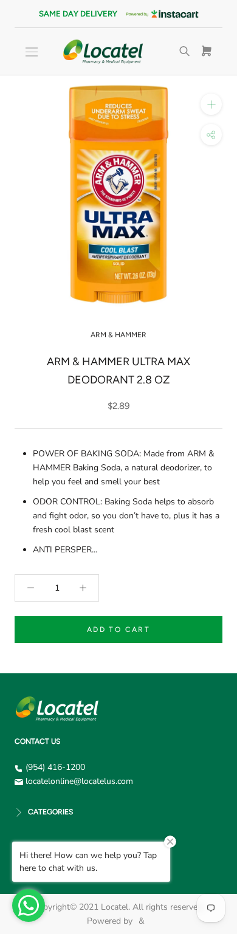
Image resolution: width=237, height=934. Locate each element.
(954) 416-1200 (55, 767)
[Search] (184, 52)
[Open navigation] (32, 52)
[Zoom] (211, 104)
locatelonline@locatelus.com (79, 781)
